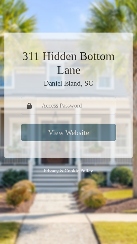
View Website (68, 132)
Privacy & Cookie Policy (68, 170)
